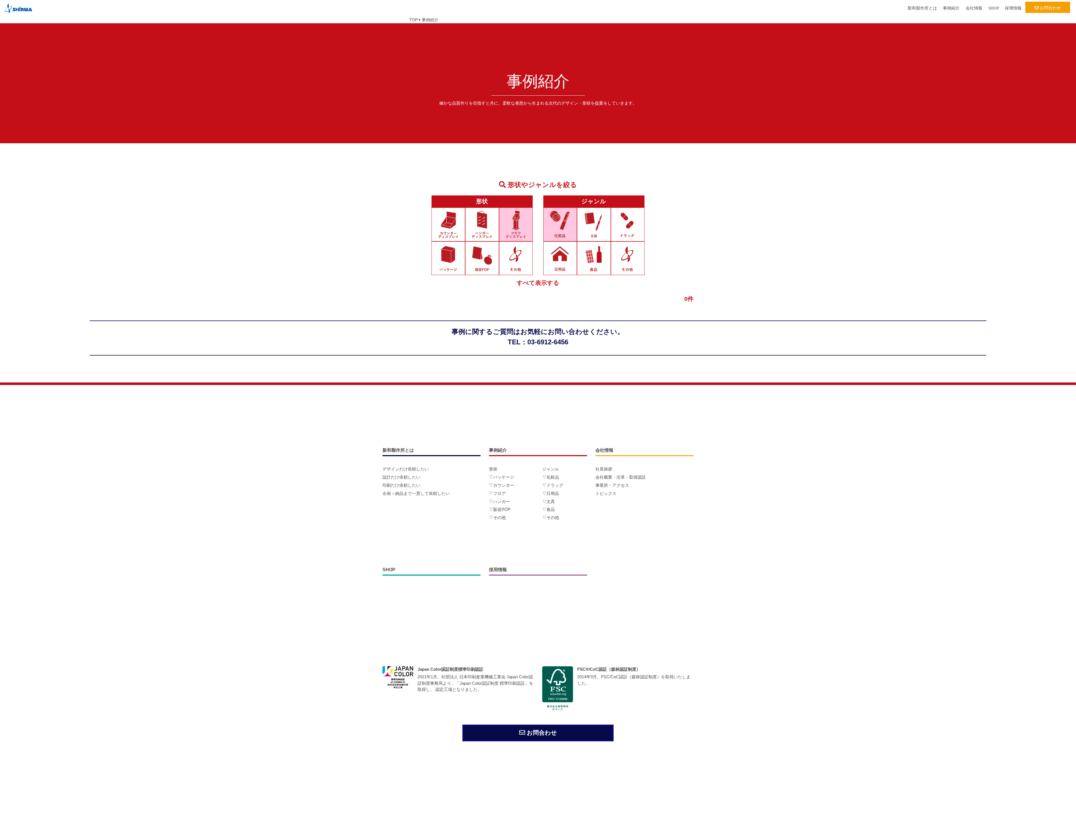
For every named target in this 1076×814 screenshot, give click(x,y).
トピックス (605, 493)
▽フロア (497, 493)
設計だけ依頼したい (401, 477)
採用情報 (1013, 8)
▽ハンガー (499, 501)
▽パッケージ (501, 477)
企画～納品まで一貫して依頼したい (416, 493)
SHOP (993, 8)
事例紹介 (951, 8)
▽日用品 (550, 493)
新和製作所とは (922, 8)
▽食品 (548, 509)
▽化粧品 (550, 477)
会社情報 (974, 8)
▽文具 (548, 501)
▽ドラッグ (552, 485)
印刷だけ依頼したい (401, 485)
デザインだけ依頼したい (405, 469)
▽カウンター (501, 485)
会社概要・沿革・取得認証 (620, 477)
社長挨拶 (603, 469)
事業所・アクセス (612, 485)
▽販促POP (500, 509)
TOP (413, 19)
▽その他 (497, 517)
